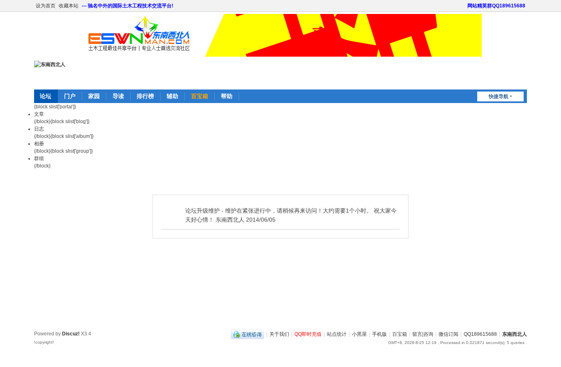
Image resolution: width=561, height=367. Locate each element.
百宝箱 (199, 96)
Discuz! (71, 334)
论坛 (45, 96)
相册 (39, 144)
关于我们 (279, 334)
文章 (39, 114)
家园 (94, 96)
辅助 (172, 96)
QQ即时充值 (308, 334)
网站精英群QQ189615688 (496, 6)
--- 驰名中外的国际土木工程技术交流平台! (127, 6)
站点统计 (337, 334)
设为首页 (45, 6)
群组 (39, 158)
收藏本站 (68, 6)
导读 (118, 96)
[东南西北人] (49, 64)
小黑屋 (359, 334)
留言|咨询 (422, 334)
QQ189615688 (480, 334)
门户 (70, 96)
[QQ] (247, 334)
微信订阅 (448, 334)
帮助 (226, 96)
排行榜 (145, 96)
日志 (39, 129)
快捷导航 (498, 96)
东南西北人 (514, 334)
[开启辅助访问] (464, 5)
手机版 (379, 334)
